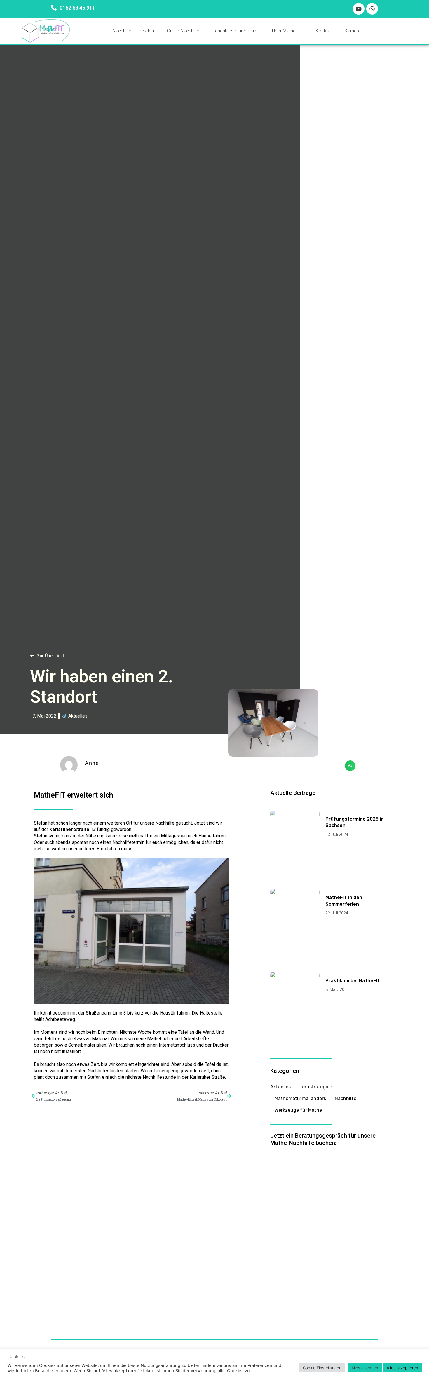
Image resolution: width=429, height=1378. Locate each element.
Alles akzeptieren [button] (402, 1367)
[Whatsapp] (372, 9)
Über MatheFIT (287, 31)
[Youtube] (359, 9)
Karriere (353, 31)
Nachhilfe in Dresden (133, 31)
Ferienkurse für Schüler (235, 31)
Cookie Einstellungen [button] (322, 1367)
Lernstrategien (315, 1087)
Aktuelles (78, 716)
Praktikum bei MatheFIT (352, 980)
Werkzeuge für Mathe (298, 1110)
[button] (350, 765)
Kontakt (323, 31)
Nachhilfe (345, 1098)
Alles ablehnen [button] (364, 1367)
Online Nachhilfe (183, 31)
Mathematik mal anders (300, 1098)
